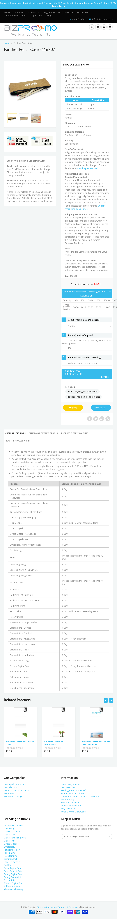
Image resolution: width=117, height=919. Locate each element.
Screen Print (10, 880)
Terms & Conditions (71, 802)
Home (7, 12)
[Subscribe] (109, 836)
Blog (49, 15)
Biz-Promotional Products (16, 790)
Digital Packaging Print (15, 837)
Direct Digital (10, 843)
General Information (71, 805)
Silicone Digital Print (13, 883)
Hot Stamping (10, 855)
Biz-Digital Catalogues (15, 784)
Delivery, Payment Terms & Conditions (80, 796)
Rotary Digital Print (13, 874)
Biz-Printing (9, 793)
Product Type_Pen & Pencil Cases (83, 396)
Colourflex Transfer (13, 825)
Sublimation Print (12, 886)
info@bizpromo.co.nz (102, 19)
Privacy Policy (67, 799)
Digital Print (9, 840)
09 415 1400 (78, 19)
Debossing (9, 828)
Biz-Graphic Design (13, 796)
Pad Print (8, 865)
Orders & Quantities (70, 784)
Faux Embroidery (12, 849)
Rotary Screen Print (13, 877)
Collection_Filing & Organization (82, 391)
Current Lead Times (16, 15)
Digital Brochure (52, 12)
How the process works (76, 12)
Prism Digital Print (12, 868)
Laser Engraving (12, 861)
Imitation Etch (11, 858)
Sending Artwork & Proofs (43, 433)
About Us (19, 12)
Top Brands (36, 15)
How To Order (68, 787)
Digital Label (10, 834)
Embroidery (9, 846)
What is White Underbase (73, 811)
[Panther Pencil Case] (30, 88)
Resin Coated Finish (13, 871)
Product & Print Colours (74, 433)
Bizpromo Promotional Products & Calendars (57, 907)
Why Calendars (68, 808)
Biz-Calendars (10, 787)
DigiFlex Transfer (12, 831)
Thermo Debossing (13, 889)
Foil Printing (9, 852)
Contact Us (33, 12)
